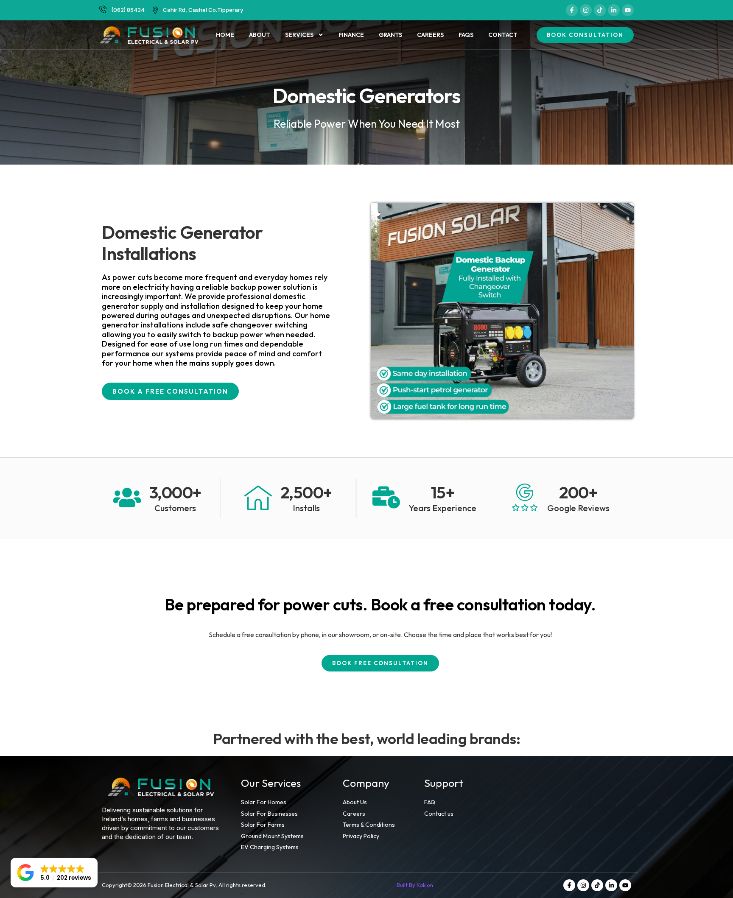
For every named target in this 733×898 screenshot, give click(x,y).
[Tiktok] (600, 10)
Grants (390, 35)
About (259, 35)
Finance (351, 35)
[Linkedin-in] (614, 10)
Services (299, 35)
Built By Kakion (415, 884)
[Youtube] (628, 10)
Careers (430, 35)
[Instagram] (586, 10)
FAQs (466, 35)
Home (225, 35)
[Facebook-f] (572, 10)
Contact (503, 35)
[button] (54, 872)
